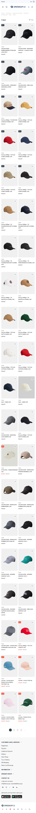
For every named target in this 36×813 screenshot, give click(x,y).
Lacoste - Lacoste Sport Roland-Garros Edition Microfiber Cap (7, 682)
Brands (3, 1)
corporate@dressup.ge (16, 783)
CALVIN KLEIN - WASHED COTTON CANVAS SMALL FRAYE (8, 610)
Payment (3, 748)
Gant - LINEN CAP (6, 402)
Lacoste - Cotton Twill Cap (25, 680)
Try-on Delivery (5, 760)
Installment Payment (6, 751)
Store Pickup (4, 757)
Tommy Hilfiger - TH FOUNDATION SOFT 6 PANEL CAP (9, 226)
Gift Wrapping (5, 762)
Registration (4, 746)
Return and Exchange (7, 765)
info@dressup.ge (5, 783)
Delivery (3, 754)
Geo (31, 1)
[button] (18, 742)
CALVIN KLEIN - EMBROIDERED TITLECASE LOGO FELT (8, 50)
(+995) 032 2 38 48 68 (6, 781)
